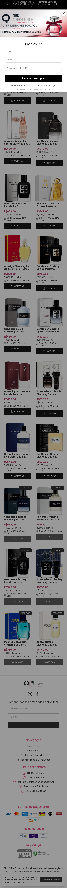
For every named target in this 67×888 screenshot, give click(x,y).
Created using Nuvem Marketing (33, 89)
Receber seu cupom (33, 78)
